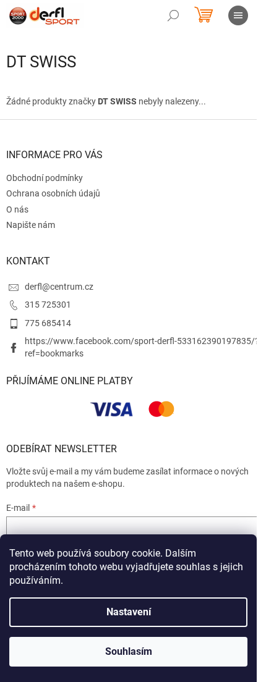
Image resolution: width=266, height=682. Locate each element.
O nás (17, 209)
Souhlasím (128, 651)
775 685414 (48, 323)
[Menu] (238, 15)
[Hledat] (173, 15)
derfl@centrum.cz (59, 287)
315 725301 (48, 304)
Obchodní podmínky (44, 178)
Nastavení (128, 612)
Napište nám (30, 225)
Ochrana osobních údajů (53, 193)
